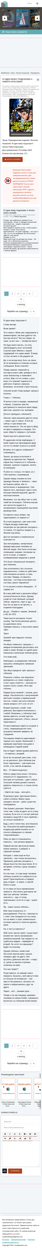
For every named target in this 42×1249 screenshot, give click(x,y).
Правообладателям (18, 1239)
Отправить (15, 1171)
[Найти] (37, 3)
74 (21, 299)
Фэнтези (34, 140)
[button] (5, 1134)
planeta (6, 3)
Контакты (5, 1239)
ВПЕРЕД (21, 305)
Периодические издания (18, 140)
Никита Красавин (16, 147)
